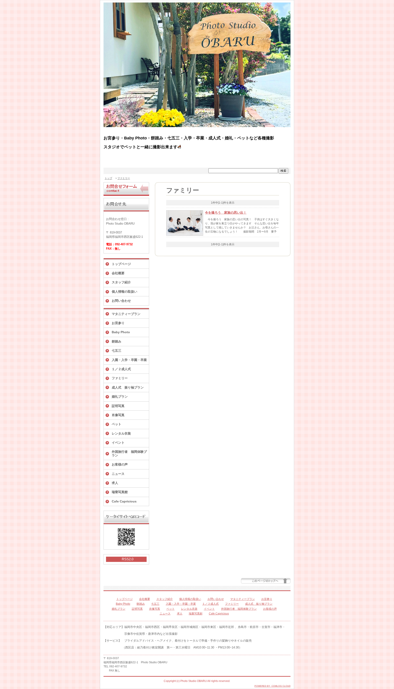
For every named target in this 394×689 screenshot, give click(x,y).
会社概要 (118, 273)
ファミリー (123, 178)
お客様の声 (120, 464)
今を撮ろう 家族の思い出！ (225, 212)
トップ (108, 178)
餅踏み (116, 341)
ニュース (118, 474)
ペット (116, 424)
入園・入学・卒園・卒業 (129, 360)
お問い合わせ (121, 300)
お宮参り (118, 323)
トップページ (121, 264)
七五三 (116, 350)
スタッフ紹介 (121, 282)
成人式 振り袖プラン (128, 387)
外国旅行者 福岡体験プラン (129, 453)
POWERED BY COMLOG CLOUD (272, 686)
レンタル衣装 (121, 433)
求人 (115, 483)
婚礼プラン (120, 396)
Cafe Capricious (124, 501)
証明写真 (118, 406)
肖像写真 (118, 415)
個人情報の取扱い (124, 291)
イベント (118, 442)
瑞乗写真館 (120, 492)
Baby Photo (121, 332)
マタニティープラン (126, 314)
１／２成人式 (121, 369)
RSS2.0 (127, 559)
